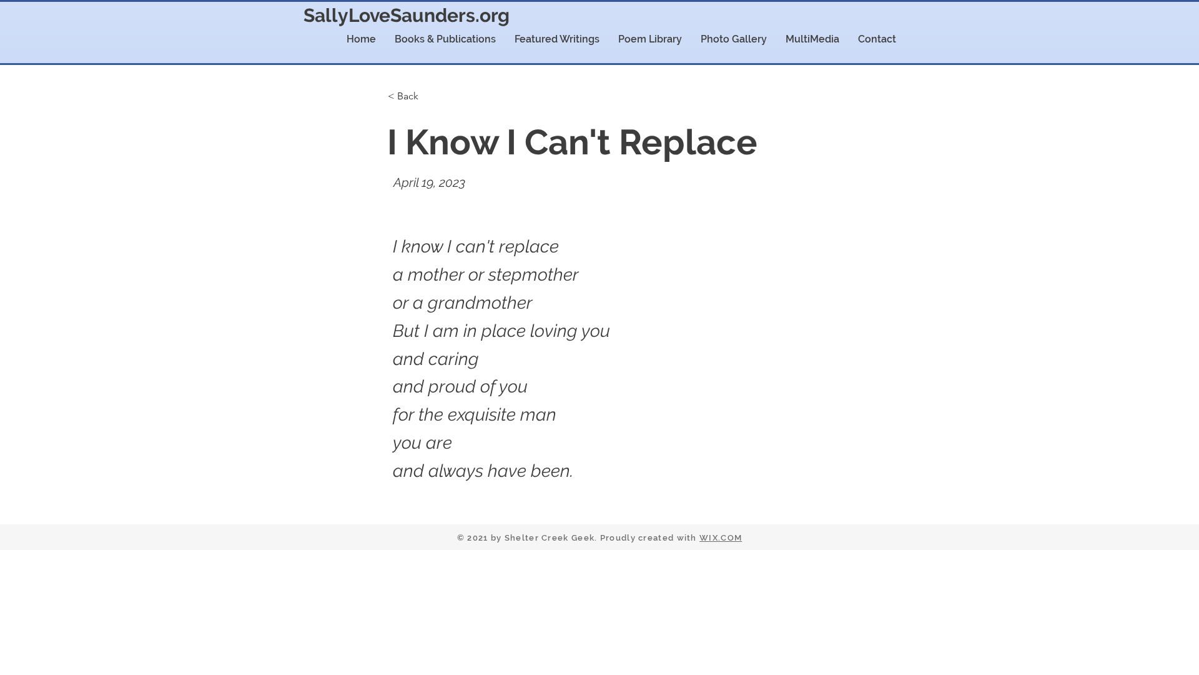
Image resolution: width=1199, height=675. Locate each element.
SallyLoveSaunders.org (406, 15)
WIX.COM (720, 537)
